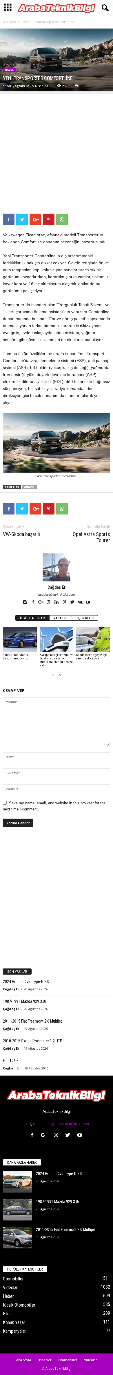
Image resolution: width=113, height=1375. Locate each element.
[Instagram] (49, 603)
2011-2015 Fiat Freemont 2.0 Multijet (32, 1021)
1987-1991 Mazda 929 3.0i (24, 1001)
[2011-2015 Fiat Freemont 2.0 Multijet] (17, 1238)
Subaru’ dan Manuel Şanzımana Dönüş (16, 656)
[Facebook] (33, 603)
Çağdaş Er (20, 86)
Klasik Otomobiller (19, 1305)
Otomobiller (13, 1279)
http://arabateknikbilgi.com (56, 594)
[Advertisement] (56, 151)
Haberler (45, 1360)
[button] (104, 8)
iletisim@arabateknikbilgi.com (64, 1124)
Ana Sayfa (9, 22)
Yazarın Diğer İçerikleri (74, 618)
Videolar (10, 1287)
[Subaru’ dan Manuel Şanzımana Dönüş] (20, 639)
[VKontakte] (80, 603)
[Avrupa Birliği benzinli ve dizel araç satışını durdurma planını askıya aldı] (57, 639)
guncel (29, 487)
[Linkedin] (57, 603)
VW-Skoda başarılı (21, 534)
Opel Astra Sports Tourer (91, 537)
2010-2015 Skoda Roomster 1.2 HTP (32, 1041)
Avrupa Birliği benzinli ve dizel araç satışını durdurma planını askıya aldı (56, 660)
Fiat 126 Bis (12, 1060)
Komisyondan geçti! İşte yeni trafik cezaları (91, 656)
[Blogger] (26, 603)
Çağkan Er (11, 1068)
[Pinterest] (65, 603)
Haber (25, 22)
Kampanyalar (14, 1331)
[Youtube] (87, 603)
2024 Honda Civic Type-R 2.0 (26, 981)
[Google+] (41, 603)
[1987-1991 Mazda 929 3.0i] (17, 1210)
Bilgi (6, 1314)
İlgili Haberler (32, 618)
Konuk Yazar (14, 1322)
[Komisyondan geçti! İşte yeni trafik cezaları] (93, 639)
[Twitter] (72, 603)
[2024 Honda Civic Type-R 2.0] (17, 1182)
